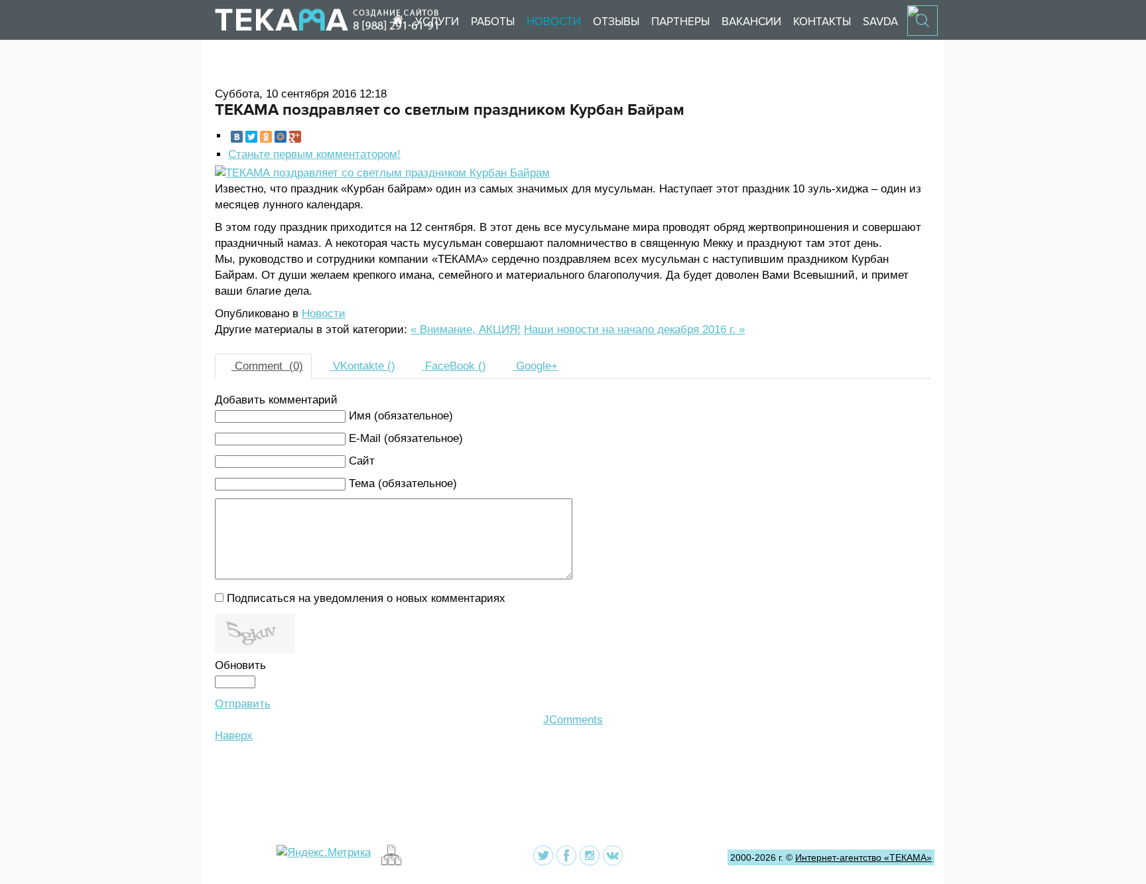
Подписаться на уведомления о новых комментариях (366, 598)
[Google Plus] (295, 137)
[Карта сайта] (389, 862)
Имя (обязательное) (401, 415)
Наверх (234, 735)
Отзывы (616, 22)
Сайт (362, 461)
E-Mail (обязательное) (406, 438)
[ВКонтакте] (237, 137)
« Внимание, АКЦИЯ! (466, 329)
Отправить (243, 704)
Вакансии (751, 22)
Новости (554, 22)
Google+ (535, 366)
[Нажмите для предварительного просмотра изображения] (382, 173)
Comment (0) (267, 366)
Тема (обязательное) (403, 483)
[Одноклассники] (266, 137)
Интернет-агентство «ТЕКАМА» (863, 857)
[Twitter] (251, 137)
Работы (493, 22)
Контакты (822, 22)
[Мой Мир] (280, 137)
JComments (573, 719)
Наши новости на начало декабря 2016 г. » (634, 329)
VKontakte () (362, 366)
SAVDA (880, 22)
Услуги (437, 22)
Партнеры (680, 22)
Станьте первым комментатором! (314, 154)
